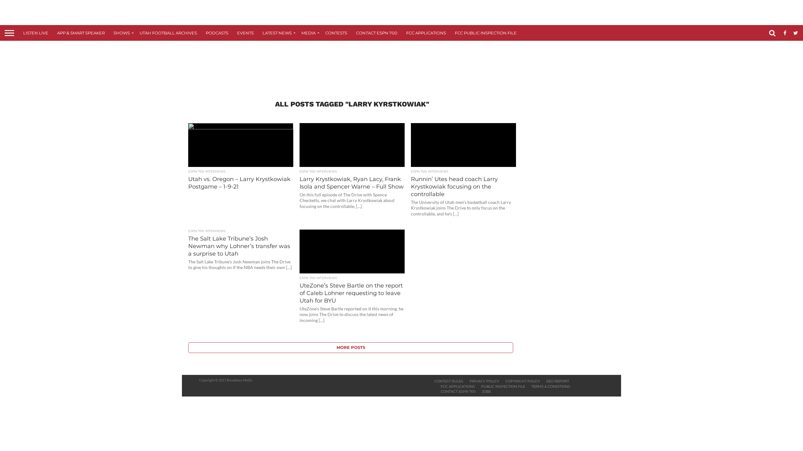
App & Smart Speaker (81, 32)
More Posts (351, 347)
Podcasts (217, 32)
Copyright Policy (522, 381)
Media (308, 32)
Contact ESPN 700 (376, 32)
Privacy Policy (484, 381)
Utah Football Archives (168, 32)
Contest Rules (448, 381)
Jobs (486, 391)
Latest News (277, 32)
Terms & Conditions (550, 386)
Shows (122, 32)
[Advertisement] (401, 64)
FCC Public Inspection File (486, 32)
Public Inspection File (503, 386)
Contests (336, 32)
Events (245, 32)
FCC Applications (426, 32)
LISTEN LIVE (35, 32)
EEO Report (557, 381)
